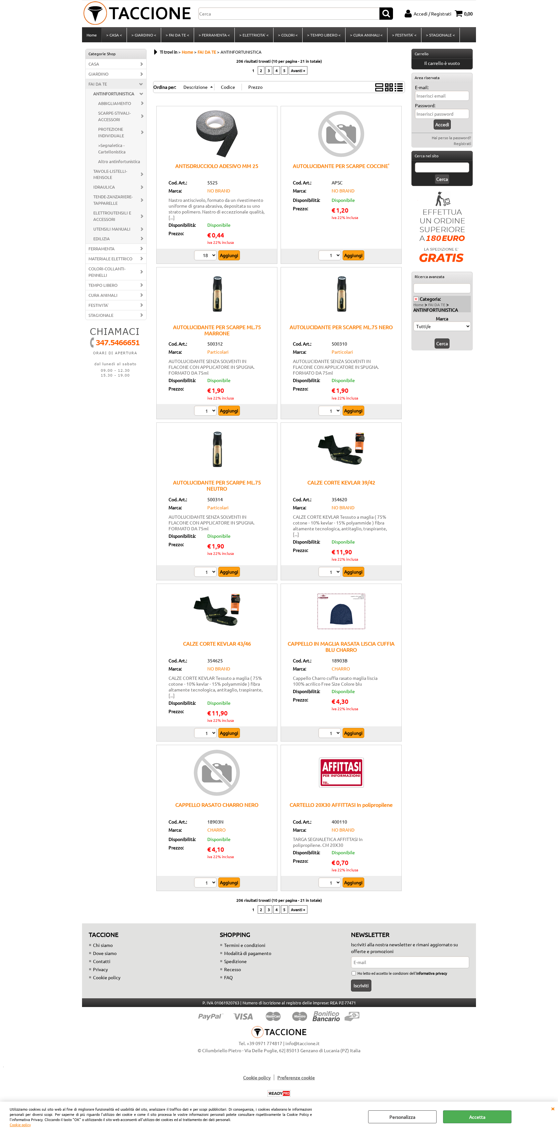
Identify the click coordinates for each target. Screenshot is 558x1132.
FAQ (228, 977)
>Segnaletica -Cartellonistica (112, 148)
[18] (206, 256)
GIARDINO (98, 74)
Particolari (218, 352)
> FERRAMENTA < (214, 34)
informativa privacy (431, 973)
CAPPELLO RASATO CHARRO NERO (216, 804)
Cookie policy (20, 1124)
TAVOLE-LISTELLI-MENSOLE (110, 174)
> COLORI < (288, 34)
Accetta (477, 1117)
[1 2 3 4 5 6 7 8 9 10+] (206, 411)
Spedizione (235, 961)
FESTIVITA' (98, 305)
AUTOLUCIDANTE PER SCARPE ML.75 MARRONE (217, 330)
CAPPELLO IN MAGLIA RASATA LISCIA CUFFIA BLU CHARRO (341, 646)
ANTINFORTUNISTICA (113, 93)
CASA (93, 64)
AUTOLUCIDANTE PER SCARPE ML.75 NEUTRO (217, 485)
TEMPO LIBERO (103, 285)
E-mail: (422, 87)
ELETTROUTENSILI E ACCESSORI (112, 216)
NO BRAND (218, 190)
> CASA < (114, 34)
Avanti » (298, 70)
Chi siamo (103, 945)
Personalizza (402, 1117)
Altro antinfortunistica (119, 161)
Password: (425, 105)
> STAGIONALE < (440, 34)
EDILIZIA (101, 238)
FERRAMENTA (101, 248)
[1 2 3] (330, 572)
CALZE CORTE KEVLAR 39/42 (341, 482)
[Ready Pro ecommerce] (279, 1093)
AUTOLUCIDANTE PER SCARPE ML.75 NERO (341, 327)
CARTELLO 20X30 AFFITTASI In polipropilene (341, 804)
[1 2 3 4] (330, 883)
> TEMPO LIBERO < (324, 34)
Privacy (100, 969)
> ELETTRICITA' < (254, 34)
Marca (442, 318)
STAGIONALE (100, 315)
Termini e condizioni (244, 945)
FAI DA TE (97, 84)
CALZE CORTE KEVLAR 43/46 (217, 643)
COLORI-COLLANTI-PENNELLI (107, 272)
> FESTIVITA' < (404, 34)
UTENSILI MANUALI (111, 229)
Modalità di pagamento (247, 953)
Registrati (462, 143)
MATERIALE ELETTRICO (110, 258)
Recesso (232, 969)
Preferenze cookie (296, 1077)
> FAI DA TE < (177, 34)
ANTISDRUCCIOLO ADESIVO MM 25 (216, 165)
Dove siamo (105, 953)
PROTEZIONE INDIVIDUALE (111, 132)
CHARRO (341, 668)
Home (92, 34)
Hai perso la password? (451, 137)
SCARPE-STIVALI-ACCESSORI (114, 116)
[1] (330, 256)
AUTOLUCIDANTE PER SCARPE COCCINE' (341, 165)
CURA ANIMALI (103, 295)
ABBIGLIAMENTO (114, 103)
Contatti (101, 961)
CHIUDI (553, 1108)
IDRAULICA (104, 187)
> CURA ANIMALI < (366, 34)
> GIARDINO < (143, 34)
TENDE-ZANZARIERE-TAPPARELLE (113, 200)
